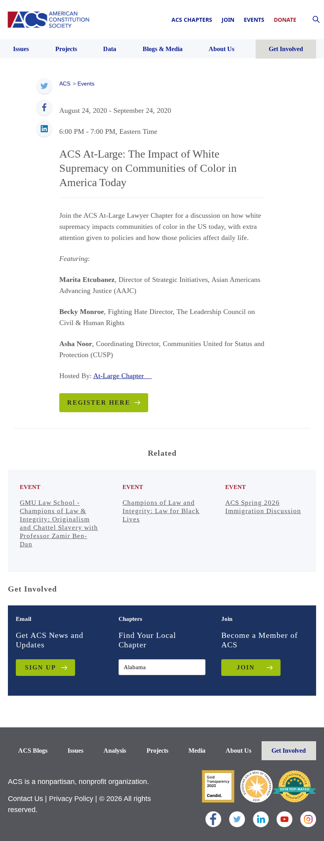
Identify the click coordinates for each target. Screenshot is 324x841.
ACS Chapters (191, 19)
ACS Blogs (32, 750)
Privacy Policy (71, 799)
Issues (75, 750)
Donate (285, 19)
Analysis (115, 750)
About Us (238, 750)
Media (196, 750)
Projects (157, 750)
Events (254, 19)
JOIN (246, 667)
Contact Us (25, 799)
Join (228, 19)
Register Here (98, 402)
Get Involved (288, 750)
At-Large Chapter (122, 376)
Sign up (40, 667)
